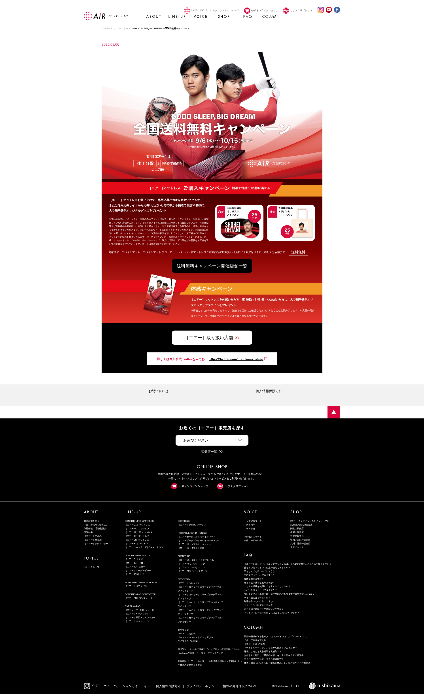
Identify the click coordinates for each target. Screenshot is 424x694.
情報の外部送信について (240, 686)
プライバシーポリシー (201, 686)
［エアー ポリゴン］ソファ (191, 563)
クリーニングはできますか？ (258, 605)
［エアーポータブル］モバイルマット (196, 536)
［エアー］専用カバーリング (192, 525)
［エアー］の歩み (93, 536)
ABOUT (153, 17)
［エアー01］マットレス (137, 528)
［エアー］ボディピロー (137, 586)
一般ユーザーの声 (253, 540)
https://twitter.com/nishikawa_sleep (236, 359)
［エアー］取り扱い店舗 (208, 337)
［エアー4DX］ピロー (136, 574)
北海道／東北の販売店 (301, 525)
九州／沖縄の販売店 (300, 543)
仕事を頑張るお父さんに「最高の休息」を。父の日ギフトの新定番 (277, 663)
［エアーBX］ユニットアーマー (194, 571)
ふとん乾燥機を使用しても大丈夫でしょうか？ (267, 586)
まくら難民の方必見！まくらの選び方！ (264, 659)
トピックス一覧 (91, 567)
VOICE (200, 17)
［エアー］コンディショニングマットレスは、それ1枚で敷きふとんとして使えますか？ (287, 564)
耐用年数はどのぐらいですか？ (259, 601)
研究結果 (88, 532)
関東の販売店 (297, 528)
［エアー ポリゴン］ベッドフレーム (196, 560)
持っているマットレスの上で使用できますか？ (267, 567)
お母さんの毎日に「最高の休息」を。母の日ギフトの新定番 (274, 655)
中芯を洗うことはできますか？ (259, 575)
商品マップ (183, 630)
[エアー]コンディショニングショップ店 (309, 521)
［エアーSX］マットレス (137, 543)
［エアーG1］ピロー (135, 559)
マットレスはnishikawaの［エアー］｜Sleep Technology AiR (106, 16)
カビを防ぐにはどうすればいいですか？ (264, 609)
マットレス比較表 (186, 633)
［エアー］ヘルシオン (189, 583)
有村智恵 (250, 528)
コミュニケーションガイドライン (127, 686)
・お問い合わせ (156, 391)
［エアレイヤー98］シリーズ (139, 610)
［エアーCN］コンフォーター (139, 598)
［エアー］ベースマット (137, 614)
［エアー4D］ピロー (135, 566)
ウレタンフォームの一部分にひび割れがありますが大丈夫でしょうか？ (279, 594)
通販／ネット (297, 547)
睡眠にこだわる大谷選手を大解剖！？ (263, 651)
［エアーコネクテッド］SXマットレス (144, 547)
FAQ (247, 17)
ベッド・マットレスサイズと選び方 (195, 637)
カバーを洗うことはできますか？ (260, 590)
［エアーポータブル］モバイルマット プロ (199, 540)
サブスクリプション (237, 486)
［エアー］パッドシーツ (137, 621)
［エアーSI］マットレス (137, 540)
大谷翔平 (250, 525)
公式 (95, 686)
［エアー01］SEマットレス (139, 532)
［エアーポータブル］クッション (194, 544)
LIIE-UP (176, 17)
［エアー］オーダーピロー (138, 570)
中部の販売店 (297, 532)
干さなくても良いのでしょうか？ (260, 571)
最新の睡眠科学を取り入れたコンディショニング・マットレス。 (276, 636)
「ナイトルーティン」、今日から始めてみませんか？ (270, 648)
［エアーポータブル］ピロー (192, 548)
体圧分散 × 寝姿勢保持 (95, 528)
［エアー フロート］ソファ (191, 567)
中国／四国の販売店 (300, 540)
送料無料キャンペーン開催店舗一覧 (212, 265)
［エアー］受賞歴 (93, 540)
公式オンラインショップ (193, 486)
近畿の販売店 (297, 536)
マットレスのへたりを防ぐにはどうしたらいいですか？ (271, 612)
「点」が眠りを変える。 (96, 525)
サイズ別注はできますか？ (257, 597)
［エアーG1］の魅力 (254, 644)
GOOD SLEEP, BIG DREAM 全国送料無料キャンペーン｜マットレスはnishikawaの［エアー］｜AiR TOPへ (333, 412)
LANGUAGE (197, 10)
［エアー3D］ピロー (135, 563)
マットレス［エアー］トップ (116, 28)
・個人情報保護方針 (267, 391)
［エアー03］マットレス (137, 536)
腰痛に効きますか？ (254, 579)
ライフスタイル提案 (188, 641)
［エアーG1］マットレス (137, 525)
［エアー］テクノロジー (96, 543)
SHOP (223, 17)
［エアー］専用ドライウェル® (140, 617)
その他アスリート (253, 536)
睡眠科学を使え (91, 521)
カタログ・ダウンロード (225, 10)
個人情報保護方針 (168, 686)
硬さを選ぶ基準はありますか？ (259, 582)
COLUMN (270, 17)
